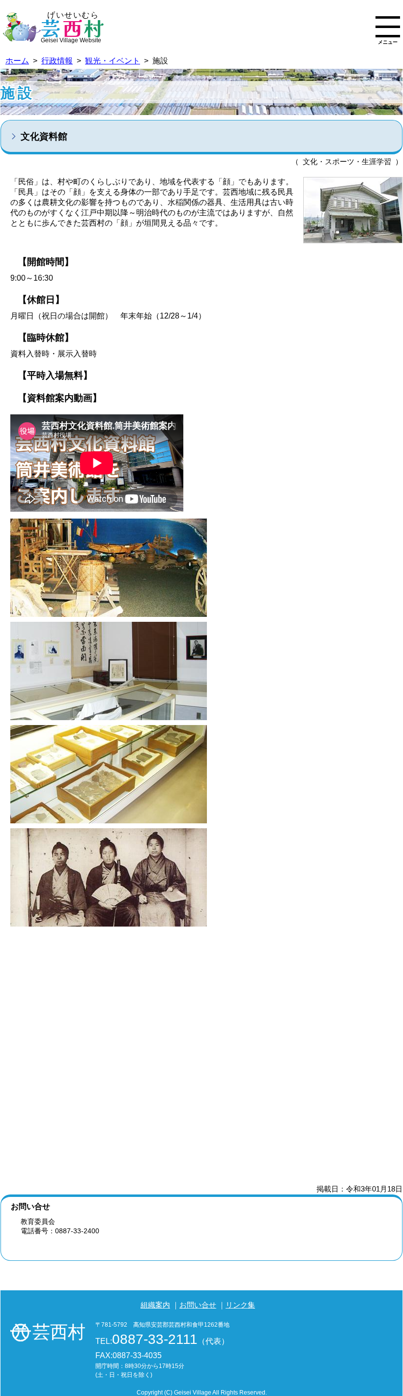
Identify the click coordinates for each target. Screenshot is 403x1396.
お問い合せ (197, 1305)
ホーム (17, 61)
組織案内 (155, 1305)
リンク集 (240, 1305)
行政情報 (57, 61)
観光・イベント (112, 61)
